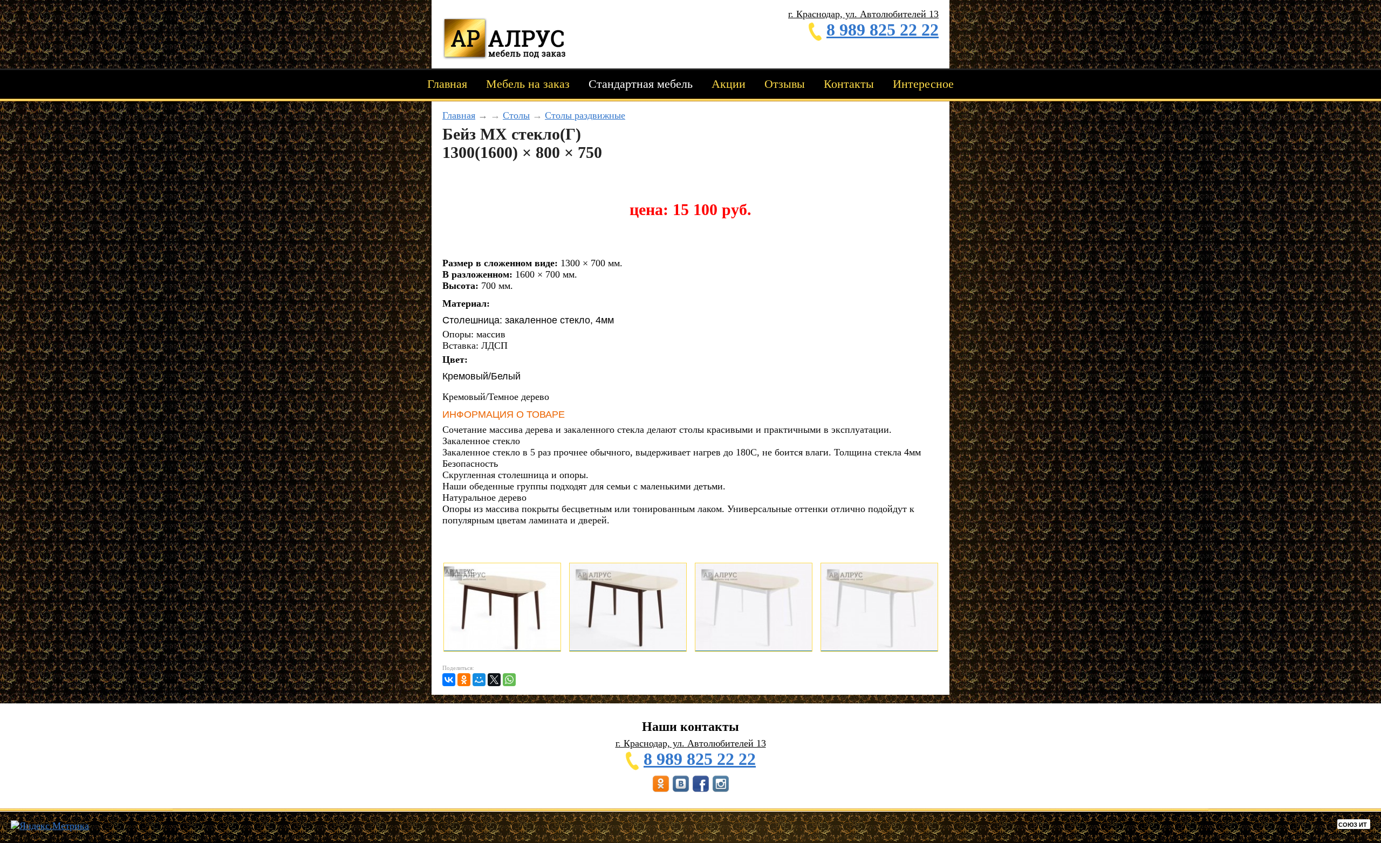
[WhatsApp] (509, 679)
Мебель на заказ (528, 84)
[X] (494, 679)
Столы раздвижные (585, 115)
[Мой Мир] (479, 679)
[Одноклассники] (463, 679)
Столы (516, 115)
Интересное (923, 84)
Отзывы (784, 84)
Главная (447, 84)
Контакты (849, 84)
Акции (729, 84)
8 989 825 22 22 (882, 29)
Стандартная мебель (641, 84)
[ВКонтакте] (448, 679)
